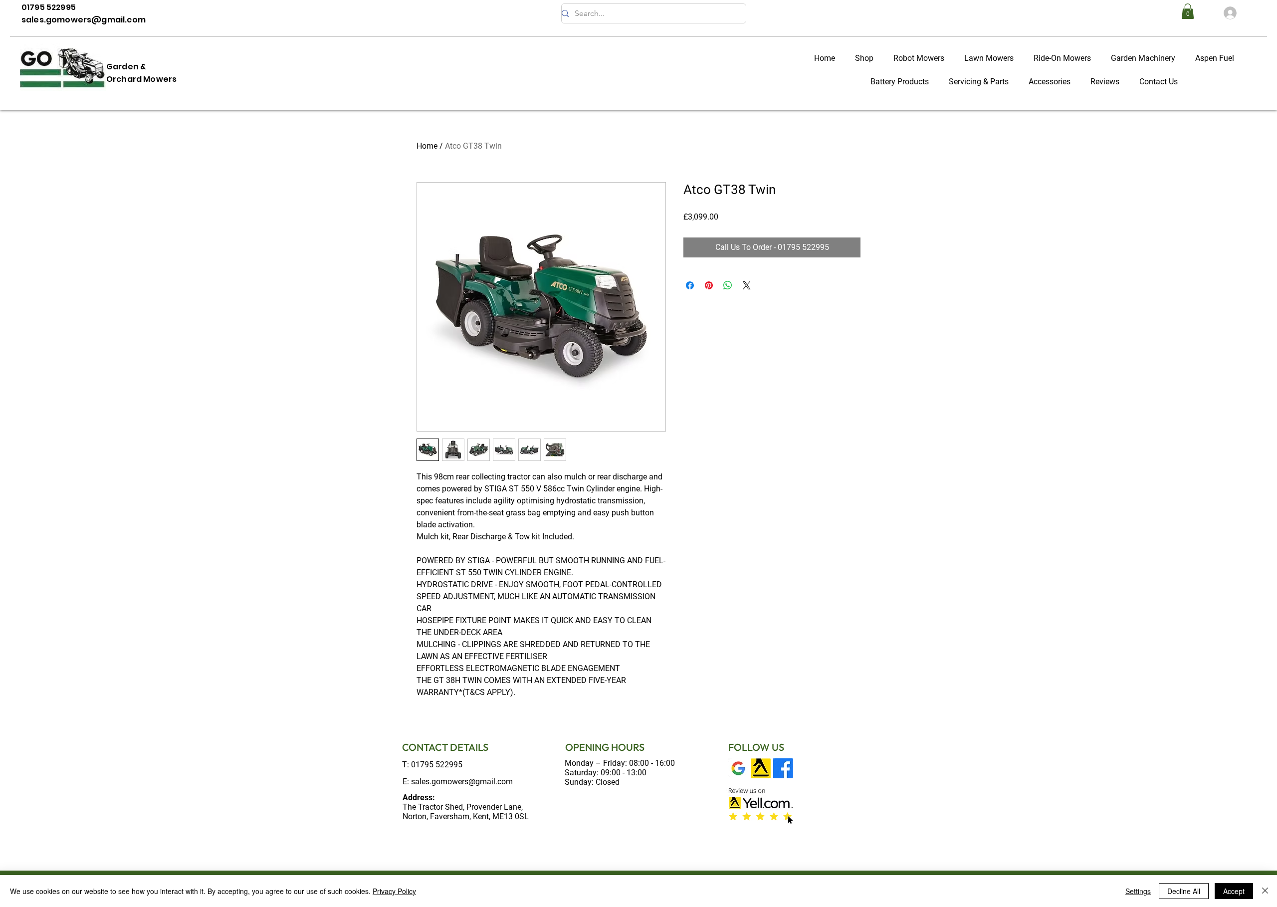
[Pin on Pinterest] (709, 285)
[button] (1187, 11)
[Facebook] (783, 768)
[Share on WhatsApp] (728, 285)
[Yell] (761, 768)
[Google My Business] (738, 768)
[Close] (1265, 891)
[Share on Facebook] (690, 285)
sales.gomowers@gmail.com (462, 781)
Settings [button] (1138, 891)
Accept (1234, 891)
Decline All (1183, 891)
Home (427, 146)
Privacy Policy (394, 891)
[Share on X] (747, 285)
